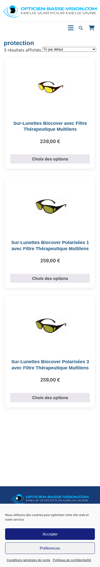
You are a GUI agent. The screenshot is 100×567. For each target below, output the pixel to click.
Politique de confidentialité (72, 560)
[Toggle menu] (71, 28)
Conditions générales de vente (28, 560)
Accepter (50, 534)
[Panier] (91, 28)
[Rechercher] (81, 28)
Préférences (50, 548)
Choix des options (50, 158)
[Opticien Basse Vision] (50, 11)
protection (19, 42)
